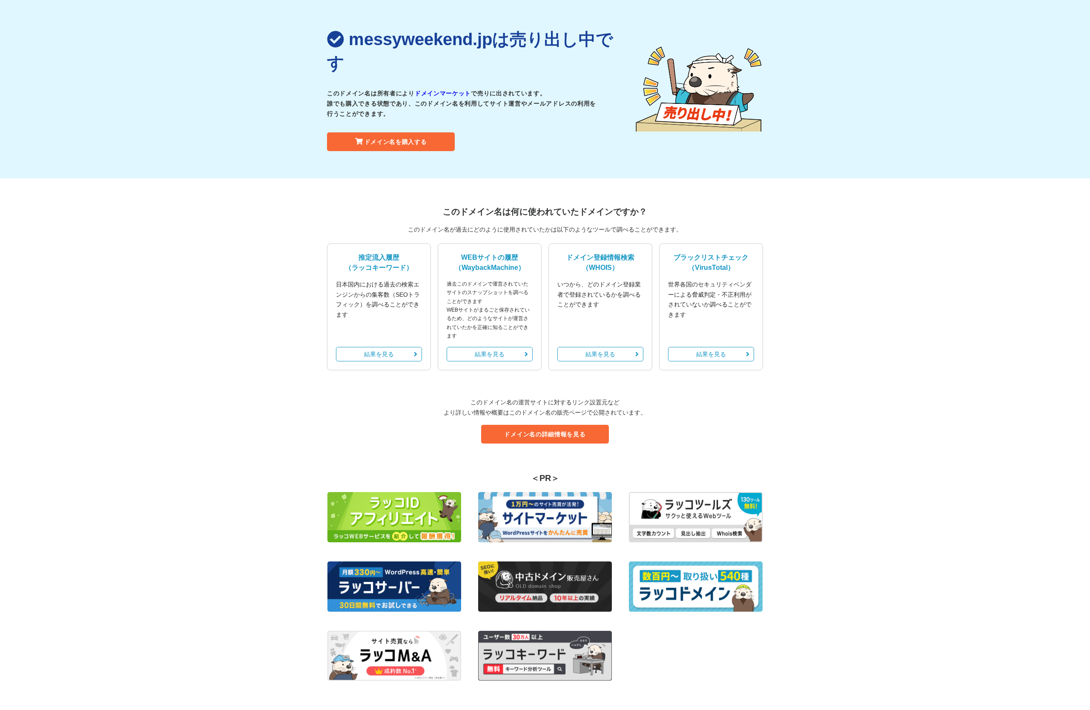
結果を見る (379, 354)
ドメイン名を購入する (395, 141)
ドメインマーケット (443, 93)
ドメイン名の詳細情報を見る (544, 434)
